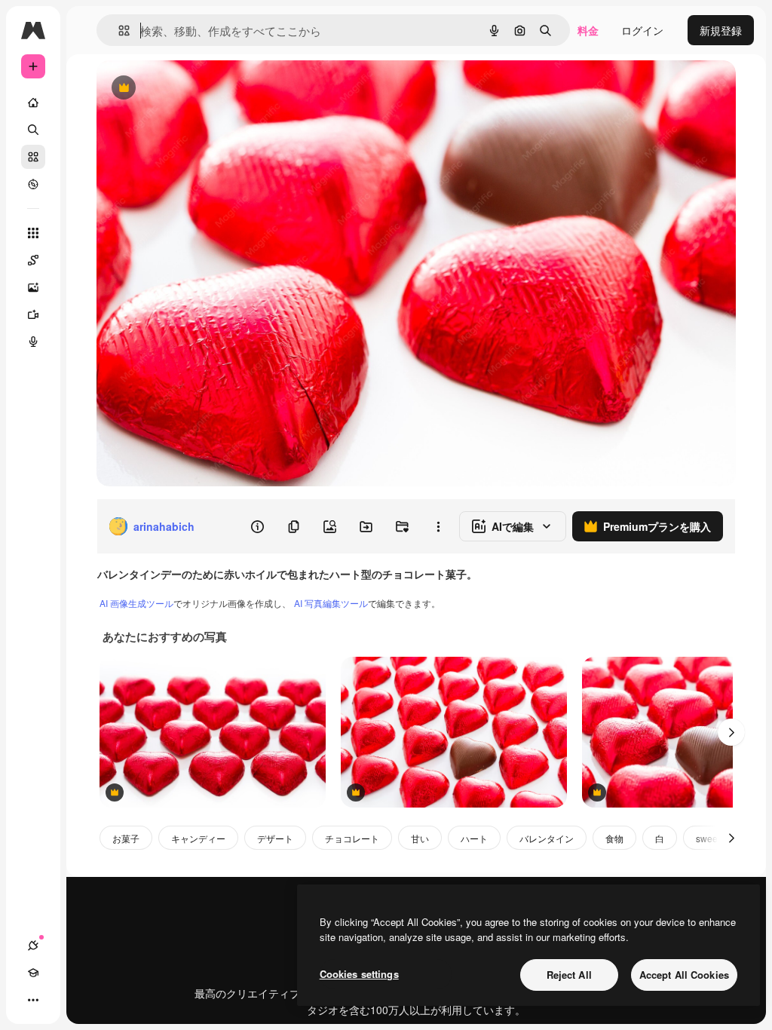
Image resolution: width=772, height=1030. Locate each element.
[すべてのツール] (33, 233)
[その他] (33, 1000)
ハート (474, 838)
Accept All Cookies (684, 974)
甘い (420, 838)
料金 (588, 30)
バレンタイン (546, 838)
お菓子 (125, 838)
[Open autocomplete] (118, 30)
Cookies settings (359, 974)
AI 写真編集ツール (331, 602)
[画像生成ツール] (33, 287)
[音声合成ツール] (33, 342)
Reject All (569, 974)
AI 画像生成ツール (136, 602)
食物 (614, 838)
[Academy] (33, 973)
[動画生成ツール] (33, 314)
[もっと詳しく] (33, 184)
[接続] (33, 945)
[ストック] (33, 157)
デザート (275, 838)
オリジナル (200, 89)
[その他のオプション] (438, 526)
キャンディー (198, 838)
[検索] (33, 130)
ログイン (642, 30)
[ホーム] (33, 102)
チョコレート (352, 838)
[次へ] (731, 732)
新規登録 (721, 30)
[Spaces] (33, 260)
